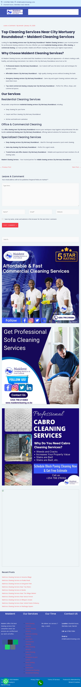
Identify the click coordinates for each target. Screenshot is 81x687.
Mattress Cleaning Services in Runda (14, 590)
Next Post (76, 167)
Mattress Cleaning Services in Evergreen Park (17, 584)
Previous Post (5, 167)
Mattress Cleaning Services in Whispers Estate (17, 600)
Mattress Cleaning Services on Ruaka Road (16, 580)
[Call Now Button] (40, 683)
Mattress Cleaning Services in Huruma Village (17, 577)
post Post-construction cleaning (30, 641)
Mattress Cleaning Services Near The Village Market (19, 593)
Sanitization (29, 668)
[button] (53, 12)
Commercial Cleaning (32, 670)
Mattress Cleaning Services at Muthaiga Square (17, 606)
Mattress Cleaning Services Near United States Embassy (20, 603)
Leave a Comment (9, 26)
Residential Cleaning (32, 673)
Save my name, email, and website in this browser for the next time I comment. (31, 219)
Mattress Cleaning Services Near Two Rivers (16, 587)
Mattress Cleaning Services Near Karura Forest (17, 597)
